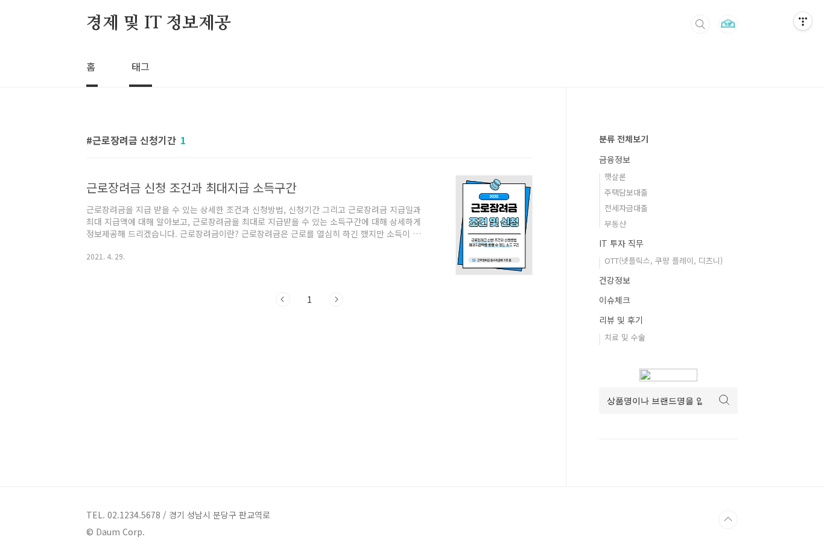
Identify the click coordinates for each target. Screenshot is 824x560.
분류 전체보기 (623, 139)
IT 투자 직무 (621, 243)
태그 (141, 66)
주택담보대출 (626, 192)
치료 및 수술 (624, 337)
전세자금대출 (626, 208)
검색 (700, 24)
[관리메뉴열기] (803, 21)
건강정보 (614, 280)
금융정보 (614, 159)
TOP (728, 519)
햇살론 (615, 176)
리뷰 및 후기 (621, 320)
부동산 (615, 223)
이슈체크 (614, 300)
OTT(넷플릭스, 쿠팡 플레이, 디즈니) (663, 260)
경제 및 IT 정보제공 (158, 23)
